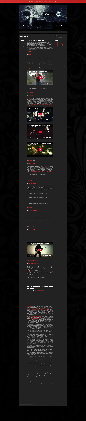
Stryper (29, 226)
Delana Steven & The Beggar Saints (33, 260)
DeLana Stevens (29, 306)
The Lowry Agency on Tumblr (59, 44)
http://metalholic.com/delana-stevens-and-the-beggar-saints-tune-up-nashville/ (39, 309)
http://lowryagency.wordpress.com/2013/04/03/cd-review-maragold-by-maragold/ (40, 68)
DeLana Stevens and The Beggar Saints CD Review (40, 287)
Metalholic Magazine (44, 308)
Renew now (45, 1)
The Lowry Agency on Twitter (59, 45)
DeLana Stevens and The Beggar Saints (36, 316)
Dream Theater (30, 207)
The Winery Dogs (30, 92)
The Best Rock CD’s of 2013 (36, 40)
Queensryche (40, 186)
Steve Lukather (30, 160)
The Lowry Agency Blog (58, 42)
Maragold (29, 51)
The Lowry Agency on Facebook (59, 43)
